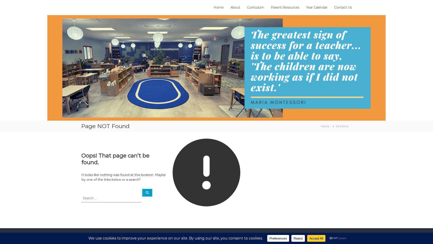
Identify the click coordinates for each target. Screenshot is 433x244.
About (235, 7)
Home (219, 7)
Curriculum (255, 7)
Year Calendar (316, 7)
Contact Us (343, 7)
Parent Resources (285, 7)
